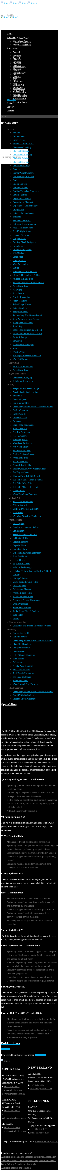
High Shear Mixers (21, 563)
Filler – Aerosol (20, 428)
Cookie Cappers (20, 184)
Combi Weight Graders (23, 173)
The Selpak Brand (21, 38)
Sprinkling (17, 326)
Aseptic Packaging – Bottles (25, 392)
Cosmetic (17, 70)
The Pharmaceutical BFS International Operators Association (28, 1160)
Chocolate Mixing (21, 158)
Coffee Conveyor (20, 410)
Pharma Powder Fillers (23, 596)
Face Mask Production (23, 227)
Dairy (15, 74)
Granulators (18, 246)
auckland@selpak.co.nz (41, 1088)
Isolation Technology (22, 567)
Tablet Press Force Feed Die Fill (27, 333)
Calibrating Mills (20, 538)
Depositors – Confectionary (25, 205)
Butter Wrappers (20, 399)
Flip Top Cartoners (21, 432)
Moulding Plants (20, 439)
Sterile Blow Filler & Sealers (26, 509)
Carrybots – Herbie (21, 633)
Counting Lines (20, 549)
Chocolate (17, 63)
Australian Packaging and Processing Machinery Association (28, 1157)
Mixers (16, 268)
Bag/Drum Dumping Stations (26, 527)
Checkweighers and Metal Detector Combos (33, 406)
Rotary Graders (19, 308)
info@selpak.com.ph (39, 1132)
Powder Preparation (22, 297)
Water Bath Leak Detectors (25, 494)
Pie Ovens (17, 290)
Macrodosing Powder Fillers (25, 582)
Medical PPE (18, 85)
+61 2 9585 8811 (11, 1086)
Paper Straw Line (20, 286)
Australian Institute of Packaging (16, 1168)
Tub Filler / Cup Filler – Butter (26, 487)
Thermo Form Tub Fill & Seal (26, 476)
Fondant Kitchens (21, 235)
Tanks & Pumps (20, 337)
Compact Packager (21, 647)
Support (10, 107)
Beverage (17, 56)
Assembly (17, 395)
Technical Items (20, 102)
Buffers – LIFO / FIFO (23, 143)
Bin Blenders (18, 531)
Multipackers (18, 658)
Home (10, 14)
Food (15, 77)
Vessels (16, 348)
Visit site (5, 1049)
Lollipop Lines (19, 260)
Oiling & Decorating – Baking (26, 275)
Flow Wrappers (19, 436)
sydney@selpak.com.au (14, 1094)
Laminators (18, 257)
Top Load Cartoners (22, 677)
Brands (11, 94)
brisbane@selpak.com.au (15, 1131)
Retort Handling (20, 301)
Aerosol (16, 52)
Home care (17, 81)
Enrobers (17, 216)
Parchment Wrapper (22, 450)
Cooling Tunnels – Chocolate (26, 191)
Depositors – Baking (22, 198)
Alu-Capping (18, 523)
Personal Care (19, 88)
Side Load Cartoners (22, 607)
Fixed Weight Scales (22, 231)
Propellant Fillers (20, 457)
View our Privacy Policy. (46, 1141)
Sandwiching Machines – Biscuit (27, 315)
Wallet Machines (20, 680)
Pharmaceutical (19, 98)
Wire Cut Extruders (21, 359)
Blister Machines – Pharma (25, 534)
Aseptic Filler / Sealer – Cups (26, 388)
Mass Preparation (20, 264)
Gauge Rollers (19, 238)
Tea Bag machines (21, 472)
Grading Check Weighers (24, 242)
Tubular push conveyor (23, 344)
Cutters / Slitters (20, 195)
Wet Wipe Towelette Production (27, 355)
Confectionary (19, 73)
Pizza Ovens (18, 293)
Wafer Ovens (18, 352)
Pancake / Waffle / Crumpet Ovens (28, 282)
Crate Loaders (19, 651)
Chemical (17, 59)
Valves (16, 618)
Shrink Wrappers (20, 604)
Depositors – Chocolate (23, 202)
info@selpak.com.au (13, 1090)
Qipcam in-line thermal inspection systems (32, 625)
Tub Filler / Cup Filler (22, 483)
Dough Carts (18, 209)
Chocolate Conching (22, 147)
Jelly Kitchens (19, 253)
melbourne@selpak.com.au (14, 1118)
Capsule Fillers (19, 545)
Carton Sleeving (20, 636)
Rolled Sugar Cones (22, 304)
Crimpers (17, 421)
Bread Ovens (18, 140)
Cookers (16, 180)
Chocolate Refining (21, 165)
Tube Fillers (18, 512)
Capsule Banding (20, 542)
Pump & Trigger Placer (23, 465)
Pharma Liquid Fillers (22, 593)
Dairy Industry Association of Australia (18, 1164)
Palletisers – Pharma (22, 589)
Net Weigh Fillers (20, 447)
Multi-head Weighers (22, 443)
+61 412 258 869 (12, 1127)
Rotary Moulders (20, 311)
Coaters (16, 169)
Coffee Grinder (19, 414)
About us (13, 34)
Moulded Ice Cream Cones (25, 271)
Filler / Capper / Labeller (24, 655)
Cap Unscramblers (21, 403)
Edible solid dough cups (23, 213)
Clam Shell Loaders (22, 644)
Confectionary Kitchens (23, 176)
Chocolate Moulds (21, 162)
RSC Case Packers (21, 669)
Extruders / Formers (22, 220)
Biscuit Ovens (19, 136)
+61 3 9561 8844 (12, 1110)
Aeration (16, 132)
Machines (11, 99)
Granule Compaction (22, 249)
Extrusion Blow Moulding (24, 224)
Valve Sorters (19, 490)
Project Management (22, 45)
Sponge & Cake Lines (23, 322)
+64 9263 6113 (37, 1085)
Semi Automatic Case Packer (26, 319)
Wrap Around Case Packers (25, 684)
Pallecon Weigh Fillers (23, 279)
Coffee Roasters (20, 417)
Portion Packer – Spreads (24, 454)
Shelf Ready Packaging (23, 673)
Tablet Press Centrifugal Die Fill (27, 330)
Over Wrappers (19, 585)
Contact (12, 134)
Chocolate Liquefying (22, 154)
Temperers (17, 341)
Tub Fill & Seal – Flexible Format (28, 479)
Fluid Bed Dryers (20, 556)
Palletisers (17, 662)
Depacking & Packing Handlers (27, 553)
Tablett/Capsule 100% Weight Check (29, 468)
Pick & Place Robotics (23, 666)
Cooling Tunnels (20, 187)
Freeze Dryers (19, 560)
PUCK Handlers (20, 461)
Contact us (40, 1055)
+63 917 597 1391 (39, 1129)
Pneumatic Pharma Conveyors (26, 600)
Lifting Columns (20, 578)
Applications (12, 48)
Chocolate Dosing (21, 151)
